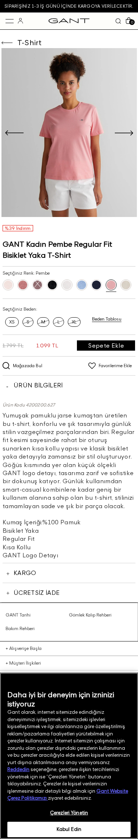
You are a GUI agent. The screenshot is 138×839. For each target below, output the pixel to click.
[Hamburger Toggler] (10, 21)
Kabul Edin (69, 829)
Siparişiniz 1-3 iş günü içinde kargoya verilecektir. (68, 6)
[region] (69, 756)
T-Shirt (29, 42)
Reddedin (18, 769)
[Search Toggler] (118, 21)
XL (74, 322)
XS (12, 322)
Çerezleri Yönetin (69, 813)
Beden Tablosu (106, 319)
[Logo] (69, 20)
